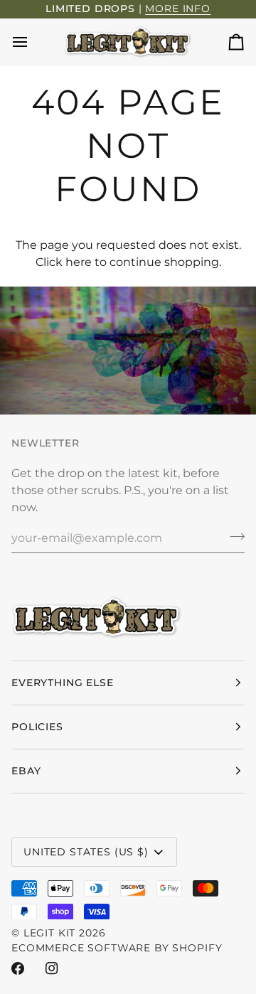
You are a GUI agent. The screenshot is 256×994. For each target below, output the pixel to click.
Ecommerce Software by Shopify (116, 947)
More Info (177, 8)
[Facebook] (17, 968)
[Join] (233, 536)
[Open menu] (32, 42)
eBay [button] (26, 770)
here (78, 262)
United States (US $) (86, 851)
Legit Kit (49, 932)
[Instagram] (52, 968)
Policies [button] (37, 726)
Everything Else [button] (62, 682)
